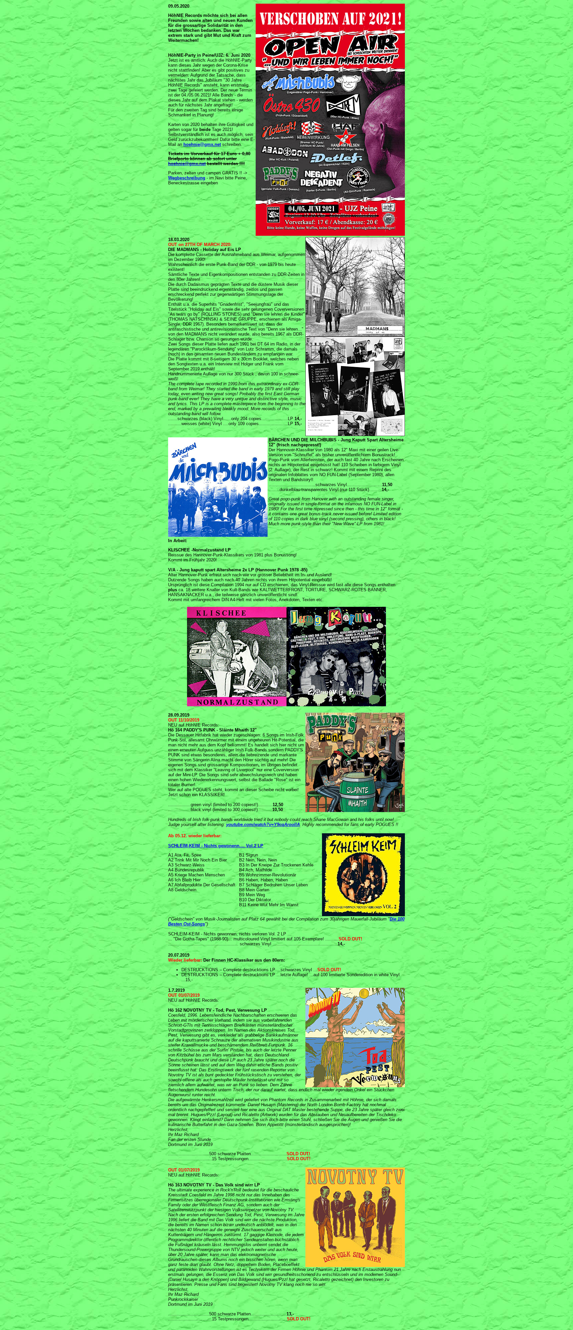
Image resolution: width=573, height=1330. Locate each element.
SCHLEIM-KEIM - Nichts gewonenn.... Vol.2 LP (215, 845)
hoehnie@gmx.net (202, 144)
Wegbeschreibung (186, 177)
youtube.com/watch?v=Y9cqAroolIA (263, 824)
